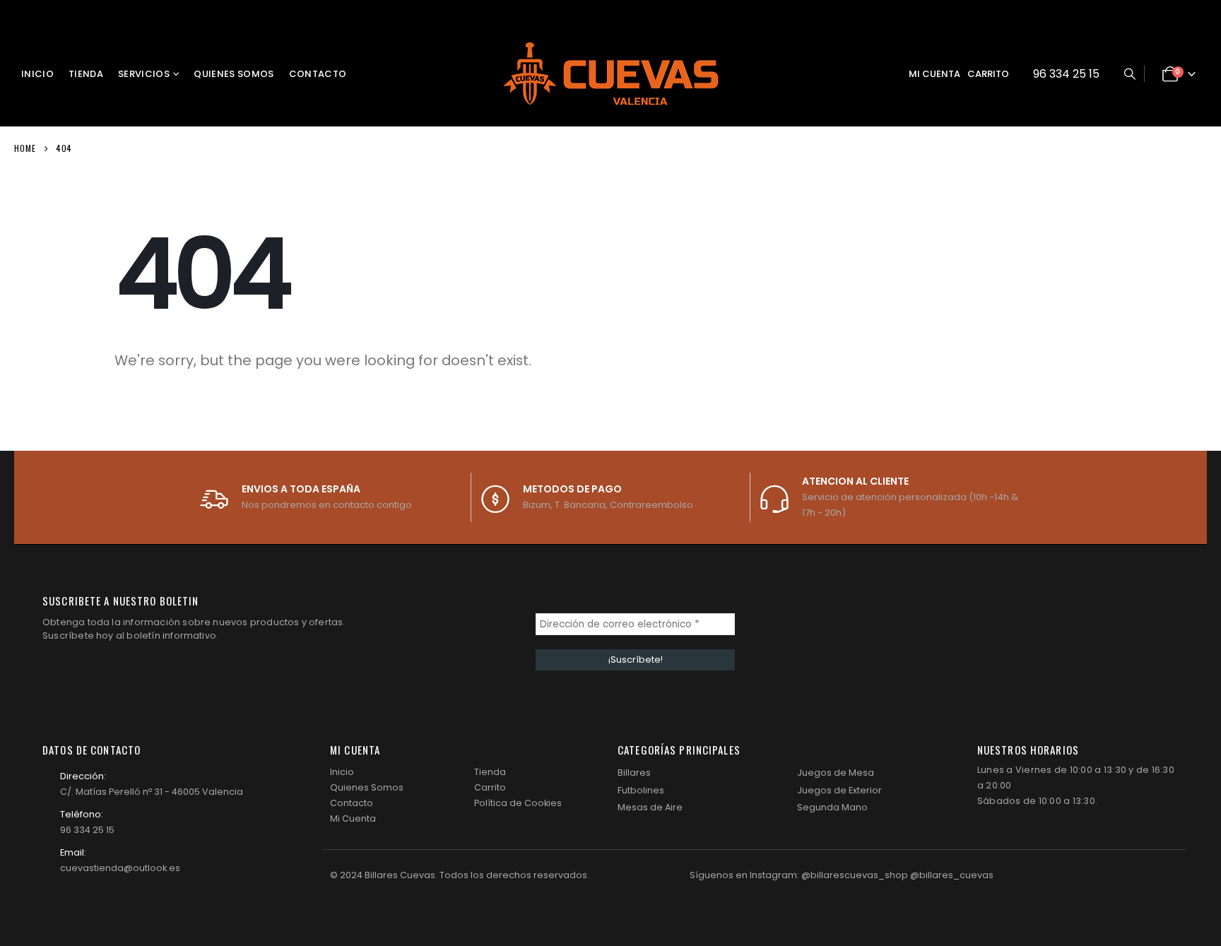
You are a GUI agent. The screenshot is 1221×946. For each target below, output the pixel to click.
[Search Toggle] (1129, 74)
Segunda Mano (832, 807)
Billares (634, 773)
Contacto (318, 74)
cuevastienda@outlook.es (120, 868)
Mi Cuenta (353, 818)
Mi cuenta (934, 74)
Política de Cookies (518, 803)
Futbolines (641, 790)
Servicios (144, 74)
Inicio (37, 74)
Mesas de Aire (650, 807)
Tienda (86, 74)
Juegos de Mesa (835, 773)
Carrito (988, 74)
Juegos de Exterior (839, 790)
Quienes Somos (233, 74)
